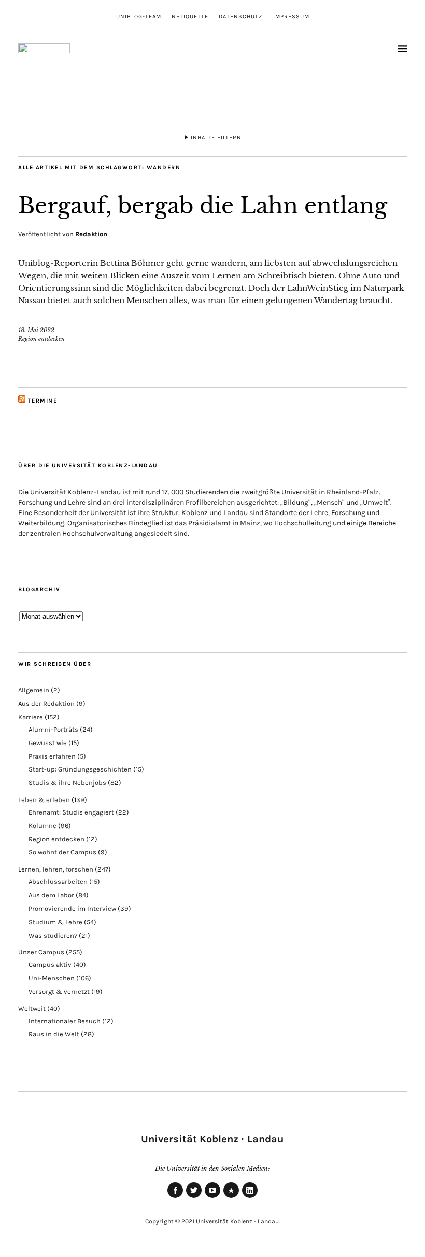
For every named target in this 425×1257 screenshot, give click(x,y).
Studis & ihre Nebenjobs (67, 783)
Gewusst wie (48, 743)
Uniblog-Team (138, 16)
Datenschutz (241, 16)
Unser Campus (41, 952)
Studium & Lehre (55, 922)
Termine (43, 400)
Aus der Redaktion (46, 703)
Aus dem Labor (51, 895)
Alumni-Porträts (53, 729)
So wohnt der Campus (62, 852)
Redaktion (91, 234)
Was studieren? (53, 935)
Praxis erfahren (52, 756)
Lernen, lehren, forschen (55, 869)
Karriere (30, 717)
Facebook (175, 1197)
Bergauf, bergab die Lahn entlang (202, 205)
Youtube (212, 1197)
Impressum (291, 16)
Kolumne (42, 826)
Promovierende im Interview (72, 908)
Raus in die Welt (54, 1034)
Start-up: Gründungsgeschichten (80, 769)
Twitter (194, 1197)
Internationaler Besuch (65, 1021)
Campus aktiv (50, 964)
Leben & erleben (44, 800)
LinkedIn (250, 1197)
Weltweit (32, 1008)
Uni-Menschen (52, 978)
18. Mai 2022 (36, 330)
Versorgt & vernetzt (59, 991)
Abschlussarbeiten (58, 881)
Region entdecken (41, 338)
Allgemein (33, 690)
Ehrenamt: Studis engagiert (71, 812)
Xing (231, 1197)
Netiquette (190, 16)
